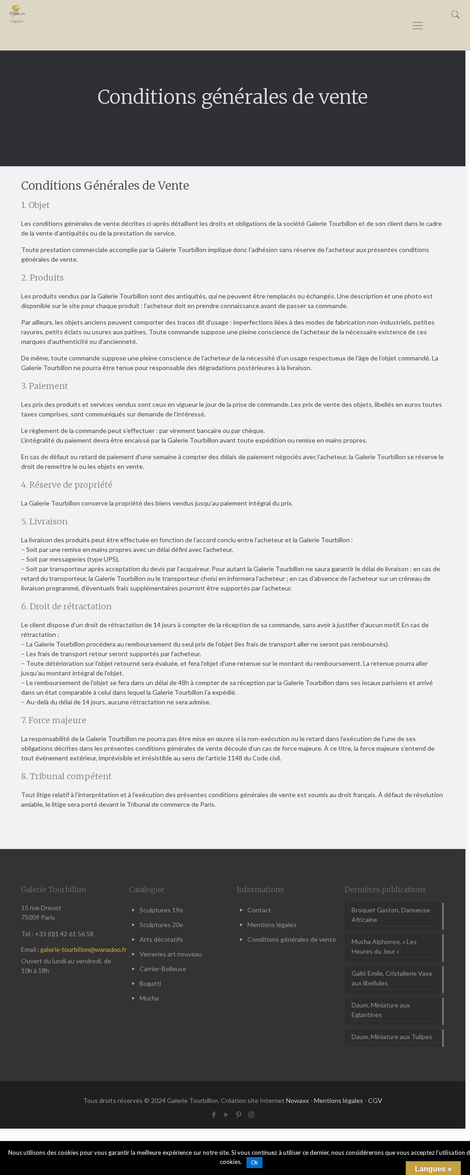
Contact (259, 910)
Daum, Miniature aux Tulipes (392, 1036)
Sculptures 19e (161, 910)
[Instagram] (251, 1114)
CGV (375, 1100)
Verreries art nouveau (171, 954)
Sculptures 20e (161, 924)
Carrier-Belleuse (163, 969)
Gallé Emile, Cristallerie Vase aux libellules (392, 978)
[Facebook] (214, 1114)
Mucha (149, 998)
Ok (254, 1162)
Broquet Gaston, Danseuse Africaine (391, 914)
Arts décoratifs (161, 939)
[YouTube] (226, 1114)
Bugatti (150, 983)
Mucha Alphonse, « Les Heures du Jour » (384, 946)
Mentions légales (272, 924)
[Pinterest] (239, 1114)
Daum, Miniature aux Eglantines (381, 1009)
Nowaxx (297, 1100)
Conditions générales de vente (291, 939)
